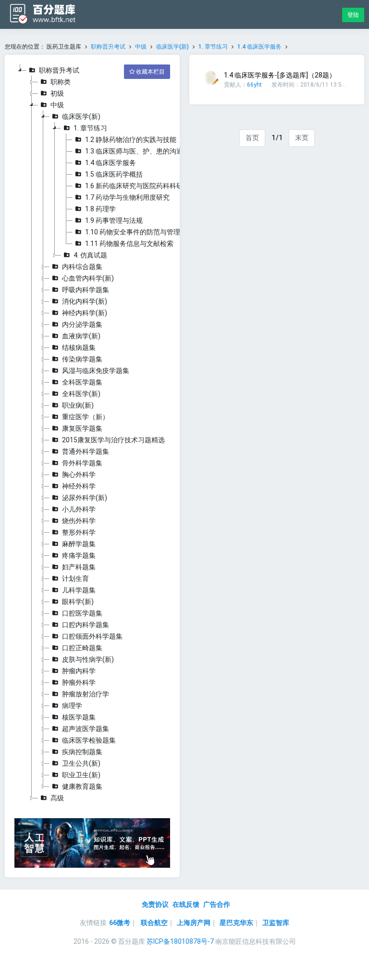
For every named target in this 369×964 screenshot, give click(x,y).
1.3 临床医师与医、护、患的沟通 (134, 151)
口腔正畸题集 (82, 648)
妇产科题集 (79, 567)
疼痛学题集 (79, 555)
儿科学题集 (79, 590)
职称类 (60, 82)
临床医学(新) (172, 46)
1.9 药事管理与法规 (114, 220)
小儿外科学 (79, 509)
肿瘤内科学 (79, 671)
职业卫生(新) (81, 775)
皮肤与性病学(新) (88, 659)
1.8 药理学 (100, 209)
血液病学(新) (81, 336)
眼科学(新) (78, 601)
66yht (254, 84)
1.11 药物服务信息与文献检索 (129, 243)
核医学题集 (79, 717)
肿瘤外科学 (79, 682)
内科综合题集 (82, 266)
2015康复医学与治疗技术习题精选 (113, 440)
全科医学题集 (82, 382)
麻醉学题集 (79, 544)
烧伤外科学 (79, 521)
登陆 (353, 15)
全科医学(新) (81, 394)
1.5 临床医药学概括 (114, 174)
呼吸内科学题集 (85, 290)
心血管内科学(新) (88, 278)
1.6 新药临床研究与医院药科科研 (134, 186)
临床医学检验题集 (89, 740)
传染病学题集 (82, 359)
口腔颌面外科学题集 (92, 636)
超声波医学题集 (85, 729)
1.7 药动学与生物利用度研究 (127, 197)
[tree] (92, 434)
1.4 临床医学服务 (259, 46)
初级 (57, 93)
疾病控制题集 (82, 752)
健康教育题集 (82, 786)
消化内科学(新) (84, 301)
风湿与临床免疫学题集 (95, 370)
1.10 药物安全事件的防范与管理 (132, 232)
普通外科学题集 (85, 451)
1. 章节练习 (213, 46)
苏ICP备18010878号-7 (180, 941)
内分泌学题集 (82, 324)
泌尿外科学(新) (84, 497)
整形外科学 (79, 532)
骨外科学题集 (82, 463)
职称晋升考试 (108, 46)
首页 (252, 137)
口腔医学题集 (82, 613)
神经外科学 (79, 486)
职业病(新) (78, 405)
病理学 (72, 705)
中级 (141, 46)
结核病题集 (79, 347)
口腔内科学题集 (85, 625)
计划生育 (75, 578)
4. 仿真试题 (90, 255)
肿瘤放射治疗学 (85, 694)
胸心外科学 (79, 474)
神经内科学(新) (84, 313)
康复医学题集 (82, 428)
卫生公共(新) (81, 763)
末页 (301, 137)
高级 (57, 798)
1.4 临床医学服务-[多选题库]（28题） (280, 75)
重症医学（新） (85, 417)
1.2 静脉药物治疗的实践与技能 (130, 139)
